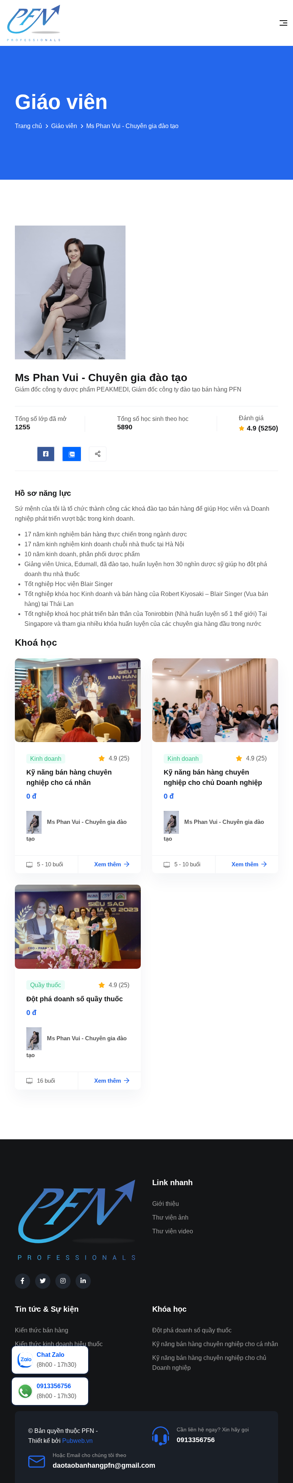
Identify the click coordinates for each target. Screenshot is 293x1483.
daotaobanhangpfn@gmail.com (104, 1465)
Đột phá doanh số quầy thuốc (74, 999)
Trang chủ (28, 126)
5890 (124, 427)
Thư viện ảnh (170, 1217)
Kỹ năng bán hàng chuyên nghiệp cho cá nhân (215, 1344)
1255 (22, 427)
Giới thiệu (165, 1203)
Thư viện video (172, 1231)
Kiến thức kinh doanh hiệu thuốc (59, 1344)
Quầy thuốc (45, 985)
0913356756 (196, 1440)
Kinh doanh (45, 758)
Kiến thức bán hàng (41, 1330)
